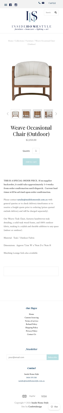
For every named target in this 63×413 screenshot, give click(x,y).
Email (43, 3)
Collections (19, 41)
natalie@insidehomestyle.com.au (32, 199)
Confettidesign (35, 406)
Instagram (16, 5)
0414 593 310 (31, 377)
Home (10, 41)
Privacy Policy (31, 331)
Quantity (26, 151)
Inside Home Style (40, 402)
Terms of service (31, 321)
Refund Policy (31, 324)
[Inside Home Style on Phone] (39, 2)
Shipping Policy (31, 327)
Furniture (29, 41)
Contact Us (31, 334)
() (52, 3)
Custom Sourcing (32, 317)
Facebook (10, 5)
